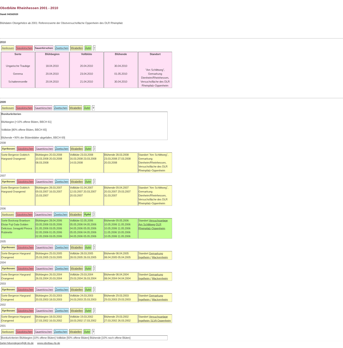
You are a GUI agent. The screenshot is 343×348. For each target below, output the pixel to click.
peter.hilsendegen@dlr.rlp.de (17, 343)
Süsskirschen (24, 48)
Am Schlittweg (146, 224)
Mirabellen (77, 48)
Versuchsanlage (158, 220)
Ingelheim (144, 320)
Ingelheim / (144, 257)
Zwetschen (61, 48)
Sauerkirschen (43, 108)
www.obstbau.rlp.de (48, 343)
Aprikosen (8, 48)
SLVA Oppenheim (160, 320)
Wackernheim (160, 257)
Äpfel (88, 48)
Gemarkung (156, 253)
